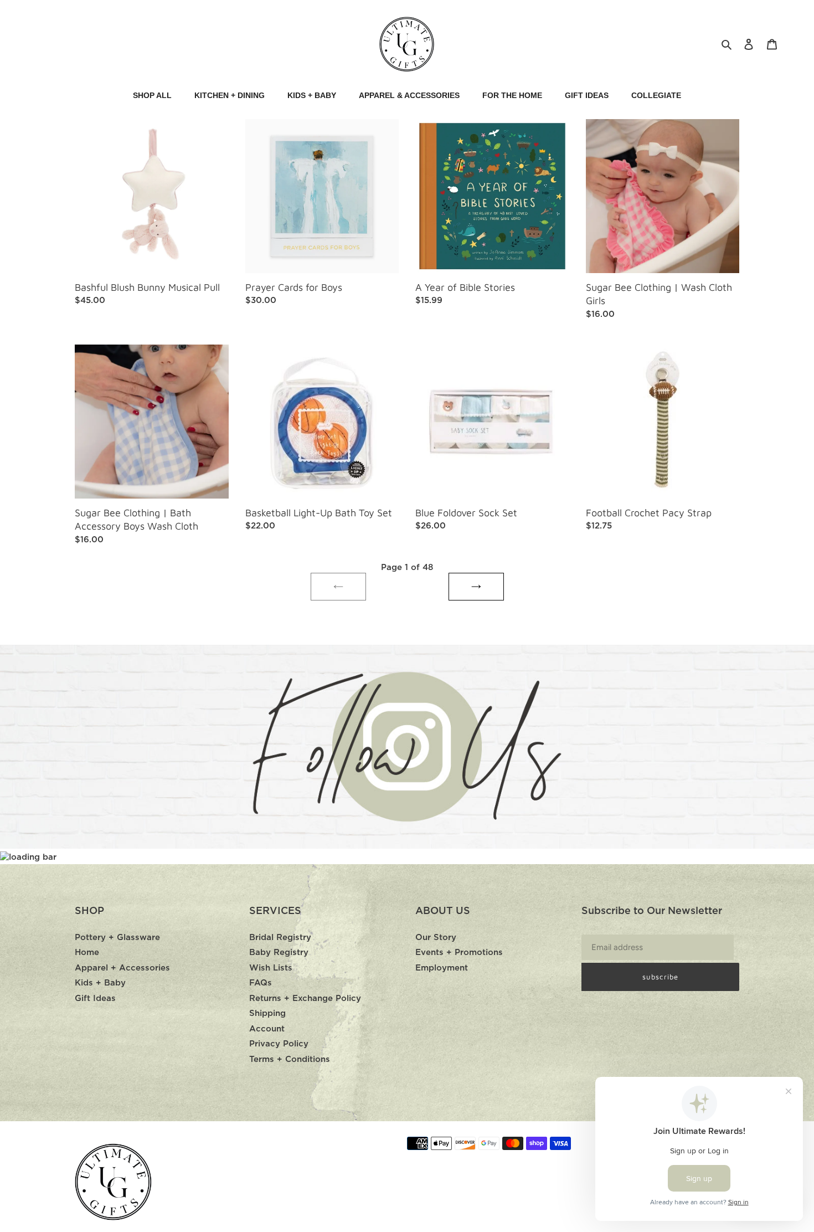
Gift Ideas (95, 998)
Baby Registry (278, 952)
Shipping (267, 1013)
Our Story (435, 937)
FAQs (260, 983)
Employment (441, 968)
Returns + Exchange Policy (305, 998)
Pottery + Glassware (117, 937)
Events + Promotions (459, 952)
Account (267, 1029)
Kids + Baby (100, 983)
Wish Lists (270, 968)
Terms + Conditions (289, 1059)
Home (87, 952)
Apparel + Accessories (122, 968)
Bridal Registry (280, 937)
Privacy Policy (278, 1044)
